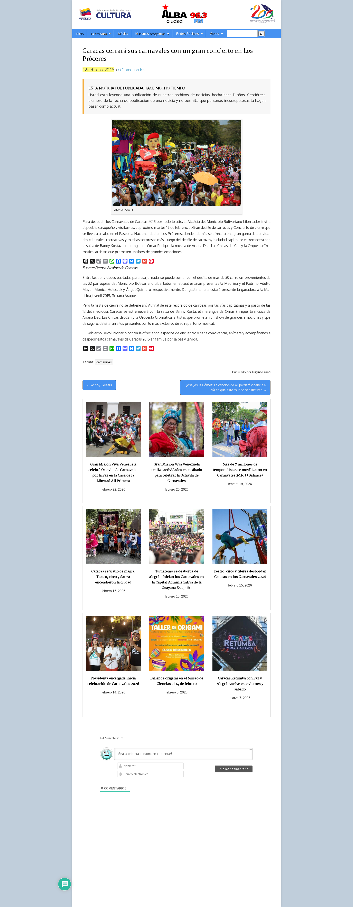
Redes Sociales (187, 34)
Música (123, 34)
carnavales (104, 362)
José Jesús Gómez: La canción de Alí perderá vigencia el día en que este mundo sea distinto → (226, 387)
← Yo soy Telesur (99, 385)
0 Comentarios (131, 69)
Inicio (79, 34)
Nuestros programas (150, 34)
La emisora (99, 34)
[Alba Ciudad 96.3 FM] (176, 14)
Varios (214, 34)
